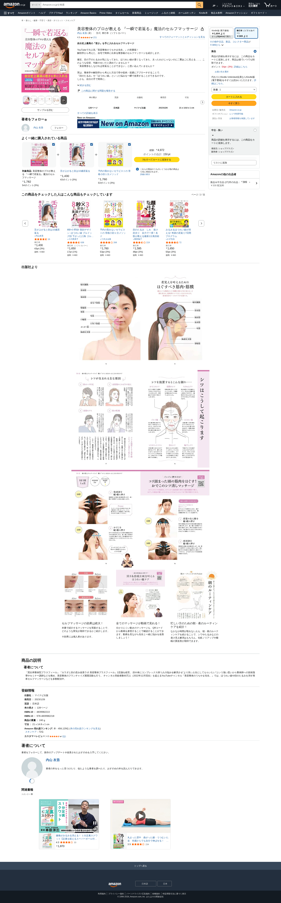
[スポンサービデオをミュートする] (95, 829)
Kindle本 (203, 13)
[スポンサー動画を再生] (140, 816)
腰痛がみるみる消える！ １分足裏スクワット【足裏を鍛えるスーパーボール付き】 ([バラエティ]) (77, 837)
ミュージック (151, 13)
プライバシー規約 (116, 894)
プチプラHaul (56, 13)
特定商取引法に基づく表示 (174, 894)
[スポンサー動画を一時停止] (95, 823)
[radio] (221, 33)
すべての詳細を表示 (87, 113)
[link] (30, 185)
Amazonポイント (26, 13)
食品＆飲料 (216, 13)
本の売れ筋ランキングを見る (85, 728)
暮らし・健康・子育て (35, 20)
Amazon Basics (88, 13)
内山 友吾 (82, 33)
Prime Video (106, 13)
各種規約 (156, 894)
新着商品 (136, 13)
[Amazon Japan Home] (115, 885)
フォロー (58, 128)
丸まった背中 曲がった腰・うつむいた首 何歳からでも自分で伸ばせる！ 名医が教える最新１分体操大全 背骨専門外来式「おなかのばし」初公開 (147, 839)
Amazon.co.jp (235, 110)
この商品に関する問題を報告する (98, 90)
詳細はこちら (241, 66)
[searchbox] (118, 5)
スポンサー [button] (25, 794)
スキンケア (70, 20)
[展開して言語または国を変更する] (217, 6)
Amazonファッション (237, 13)
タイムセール (122, 13)
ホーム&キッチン (187, 13)
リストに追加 (220, 162)
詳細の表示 (145, 174)
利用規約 (102, 894)
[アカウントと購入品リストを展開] (244, 6)
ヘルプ (42, 13)
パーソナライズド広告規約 (138, 894)
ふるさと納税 (168, 13)
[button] (9, 13)
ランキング (71, 13)
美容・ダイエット (55, 20)
